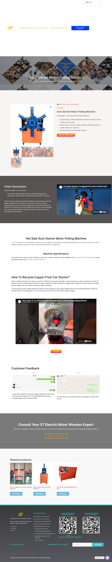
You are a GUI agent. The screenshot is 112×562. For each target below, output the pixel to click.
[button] (50, 106)
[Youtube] (93, 558)
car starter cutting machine (83, 257)
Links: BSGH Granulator (17, 544)
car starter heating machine (35, 259)
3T (12, 242)
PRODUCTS (43, 28)
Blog (55, 28)
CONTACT (64, 28)
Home (22, 28)
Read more (16, 494)
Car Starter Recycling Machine (47, 81)
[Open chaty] (107, 558)
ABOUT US (32, 28)
